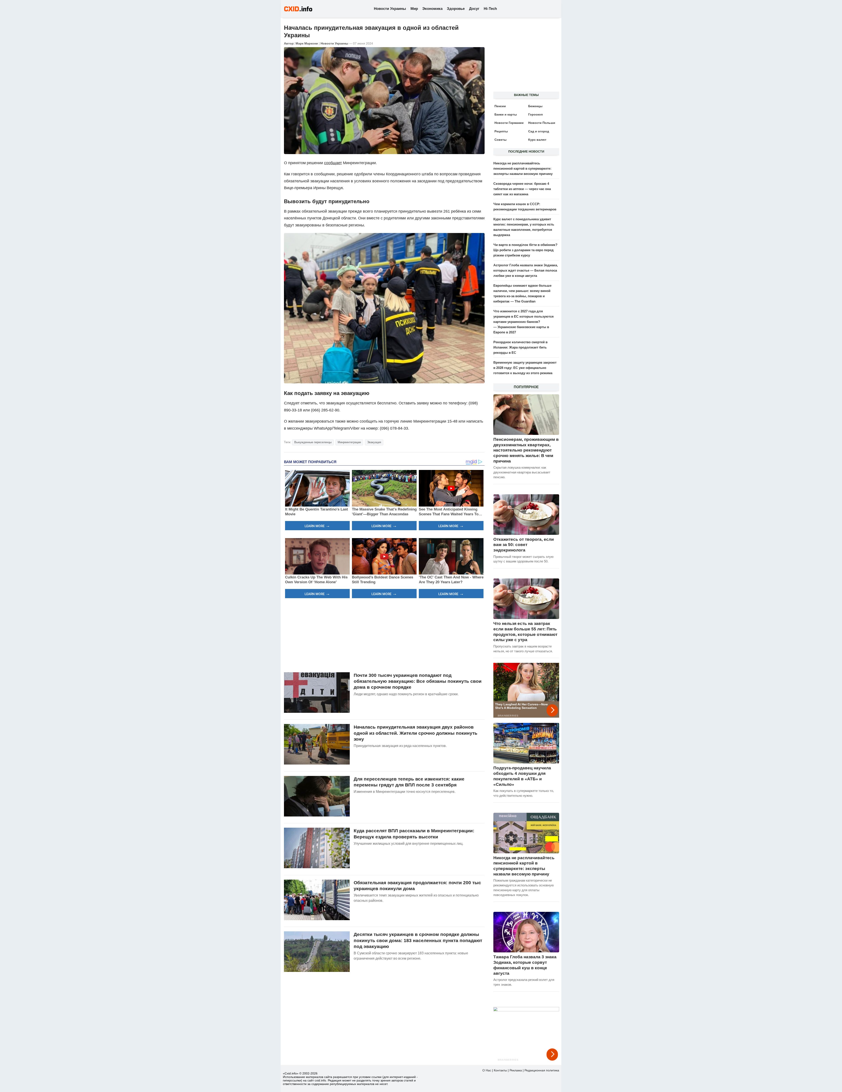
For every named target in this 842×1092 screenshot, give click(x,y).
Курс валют (537, 139)
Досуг (474, 9)
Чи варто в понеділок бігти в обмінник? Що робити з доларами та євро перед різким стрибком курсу (525, 250)
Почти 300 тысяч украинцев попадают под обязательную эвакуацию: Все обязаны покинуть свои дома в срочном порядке (418, 681)
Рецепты (501, 131)
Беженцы (535, 106)
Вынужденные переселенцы (313, 442)
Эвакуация (374, 442)
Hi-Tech (490, 9)
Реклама (516, 1070)
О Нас (486, 1070)
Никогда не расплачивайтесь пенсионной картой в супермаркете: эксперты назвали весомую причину (523, 168)
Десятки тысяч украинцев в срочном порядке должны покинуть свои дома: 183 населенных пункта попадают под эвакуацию (418, 940)
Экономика (432, 9)
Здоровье (456, 9)
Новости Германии (509, 122)
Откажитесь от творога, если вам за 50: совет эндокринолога (523, 544)
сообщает (333, 163)
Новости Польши (541, 122)
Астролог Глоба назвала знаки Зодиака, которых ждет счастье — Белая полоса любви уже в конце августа (525, 270)
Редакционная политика (541, 1070)
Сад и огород (538, 131)
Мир (414, 9)
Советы (500, 139)
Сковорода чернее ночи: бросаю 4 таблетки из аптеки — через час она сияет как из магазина (522, 189)
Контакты (500, 1070)
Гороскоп (535, 114)
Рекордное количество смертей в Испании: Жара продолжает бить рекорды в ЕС (520, 347)
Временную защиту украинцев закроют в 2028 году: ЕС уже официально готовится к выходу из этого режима (525, 368)
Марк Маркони (307, 43)
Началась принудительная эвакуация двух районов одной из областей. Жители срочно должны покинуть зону (415, 733)
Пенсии (500, 106)
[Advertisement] (384, 634)
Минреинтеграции (349, 442)
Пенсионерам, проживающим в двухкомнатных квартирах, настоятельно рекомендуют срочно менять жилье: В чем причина (526, 450)
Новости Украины (390, 9)
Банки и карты (505, 114)
